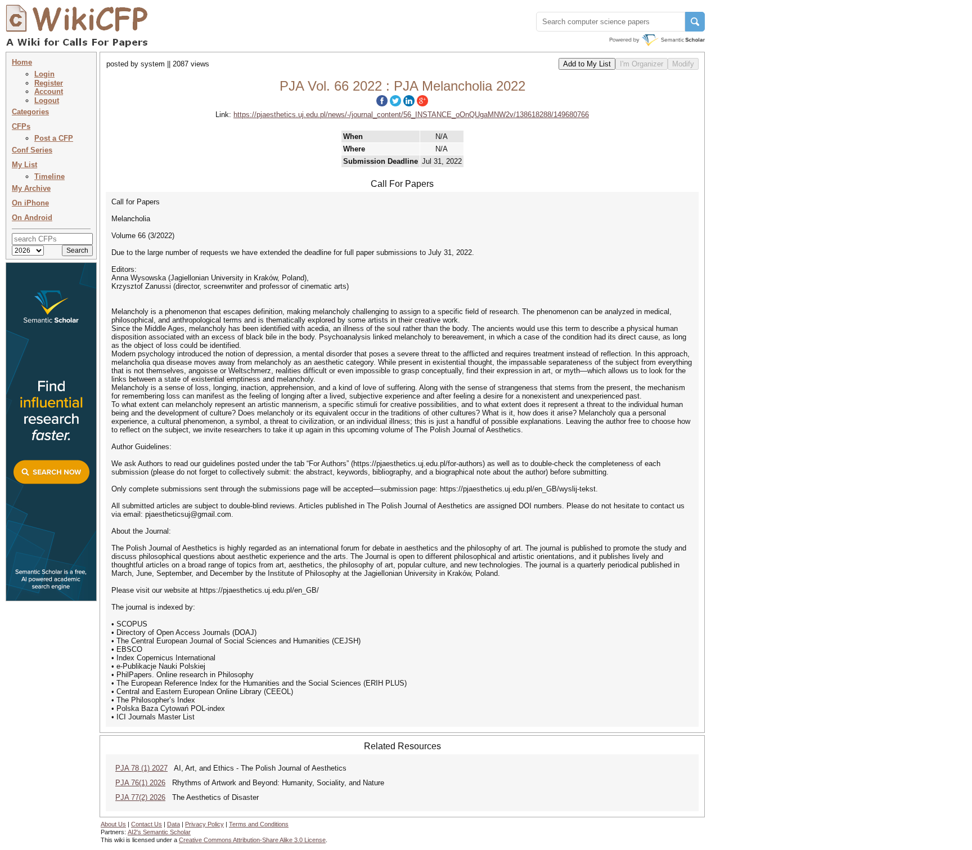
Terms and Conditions (259, 824)
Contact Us (146, 824)
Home (22, 62)
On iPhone (30, 203)
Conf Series (32, 150)
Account (48, 91)
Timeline (49, 176)
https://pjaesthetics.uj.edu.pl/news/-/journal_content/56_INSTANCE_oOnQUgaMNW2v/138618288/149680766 (411, 114)
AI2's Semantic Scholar (159, 832)
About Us (113, 824)
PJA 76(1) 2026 (140, 783)
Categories (30, 112)
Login (44, 74)
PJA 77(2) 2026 (140, 797)
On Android (32, 217)
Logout (46, 100)
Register (48, 83)
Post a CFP (53, 138)
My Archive (31, 188)
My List (24, 164)
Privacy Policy (204, 824)
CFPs (21, 126)
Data (173, 824)
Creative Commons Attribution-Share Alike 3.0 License (252, 839)
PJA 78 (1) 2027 (141, 768)
